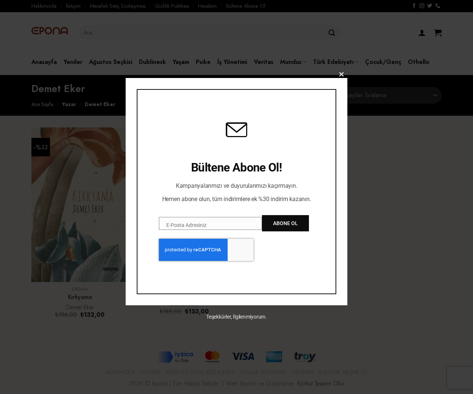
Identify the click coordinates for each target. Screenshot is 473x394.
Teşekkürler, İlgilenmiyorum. (236, 317)
